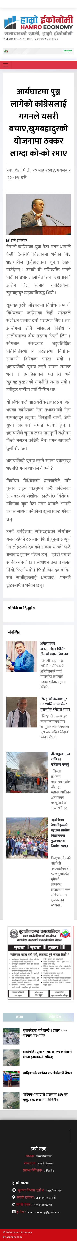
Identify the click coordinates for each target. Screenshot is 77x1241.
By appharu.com (12, 1237)
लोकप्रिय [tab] (55, 1017)
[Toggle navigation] (5, 65)
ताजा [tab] (19, 1017)
